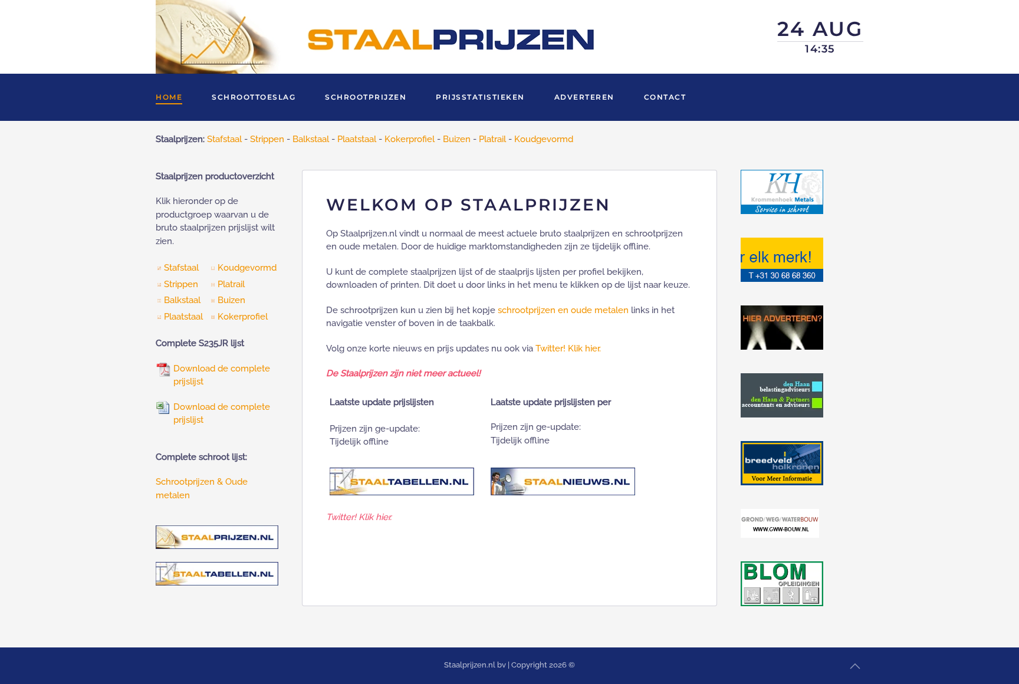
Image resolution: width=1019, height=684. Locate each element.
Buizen (457, 139)
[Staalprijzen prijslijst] (163, 368)
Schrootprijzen (365, 97)
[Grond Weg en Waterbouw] (780, 522)
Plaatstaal (356, 139)
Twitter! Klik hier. (568, 348)
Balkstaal (310, 139)
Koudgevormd (543, 139)
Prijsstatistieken (480, 97)
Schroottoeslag (253, 97)
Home (169, 97)
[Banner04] (782, 326)
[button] (855, 666)
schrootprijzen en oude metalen (563, 310)
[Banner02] (782, 191)
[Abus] (782, 259)
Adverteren (584, 97)
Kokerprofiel (409, 139)
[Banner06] (782, 462)
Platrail (492, 139)
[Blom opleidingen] (782, 582)
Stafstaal (224, 139)
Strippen (267, 139)
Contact (665, 97)
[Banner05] (782, 394)
